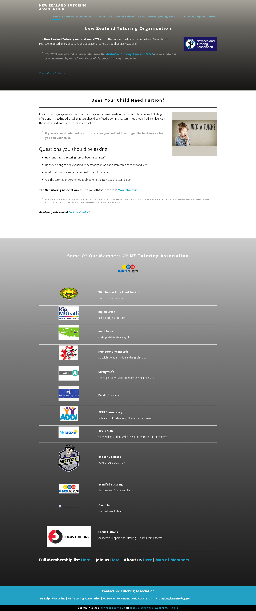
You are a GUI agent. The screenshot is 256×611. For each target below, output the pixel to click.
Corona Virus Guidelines (53, 73)
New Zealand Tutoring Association (63, 7)
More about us (127, 190)
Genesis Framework (141, 608)
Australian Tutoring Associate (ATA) (129, 54)
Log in (174, 608)
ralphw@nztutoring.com (175, 598)
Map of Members (172, 560)
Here (85, 560)
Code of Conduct (79, 212)
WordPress (162, 608)
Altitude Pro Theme (113, 608)
